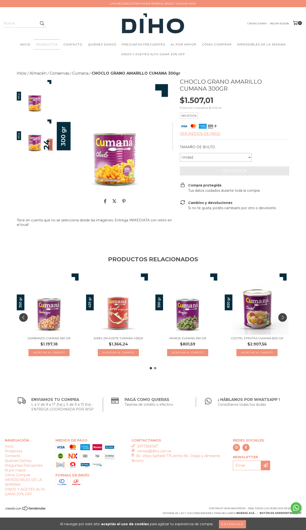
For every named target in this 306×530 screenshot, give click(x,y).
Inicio (25, 44)
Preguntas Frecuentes (143, 44)
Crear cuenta (257, 23)
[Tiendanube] (26, 509)
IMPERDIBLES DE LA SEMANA (261, 44)
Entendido (232, 524)
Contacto (72, 44)
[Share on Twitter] (114, 201)
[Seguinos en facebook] (246, 447)
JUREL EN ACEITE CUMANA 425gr (118, 338)
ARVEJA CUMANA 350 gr (187, 338)
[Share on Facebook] (105, 201)
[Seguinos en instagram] (236, 447)
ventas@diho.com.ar (154, 451)
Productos (47, 44)
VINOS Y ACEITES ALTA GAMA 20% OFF (153, 54)
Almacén (38, 73)
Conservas (59, 73)
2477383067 (147, 446)
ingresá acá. (245, 513)
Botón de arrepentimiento (280, 513)
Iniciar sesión (279, 23)
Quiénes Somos (102, 44)
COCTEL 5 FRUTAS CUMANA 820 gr (257, 338)
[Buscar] (42, 23)
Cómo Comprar (217, 44)
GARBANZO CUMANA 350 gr (49, 338)
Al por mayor (183, 44)
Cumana (80, 73)
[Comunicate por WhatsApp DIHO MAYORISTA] (296, 507)
